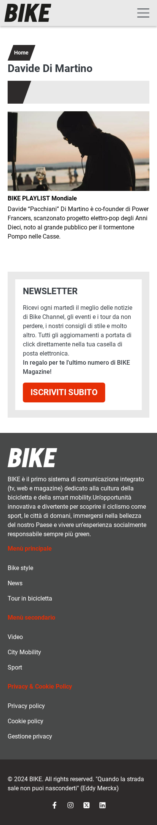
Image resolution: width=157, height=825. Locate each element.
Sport (15, 667)
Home (21, 53)
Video (15, 637)
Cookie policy (25, 721)
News (15, 583)
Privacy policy (26, 706)
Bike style (20, 568)
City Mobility (24, 652)
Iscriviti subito (64, 392)
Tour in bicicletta (30, 598)
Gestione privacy (30, 736)
